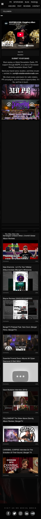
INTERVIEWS (18, 2)
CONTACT (36, 6)
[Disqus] (20, 147)
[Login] (37, 2)
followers (7, 11)
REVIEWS (27, 6)
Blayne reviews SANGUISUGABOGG (17, 298)
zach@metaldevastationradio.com (25, 73)
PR (10, 2)
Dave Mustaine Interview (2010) (15, 389)
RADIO (33, 2)
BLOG (27, 2)
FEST (19, 6)
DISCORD (12, 6)
